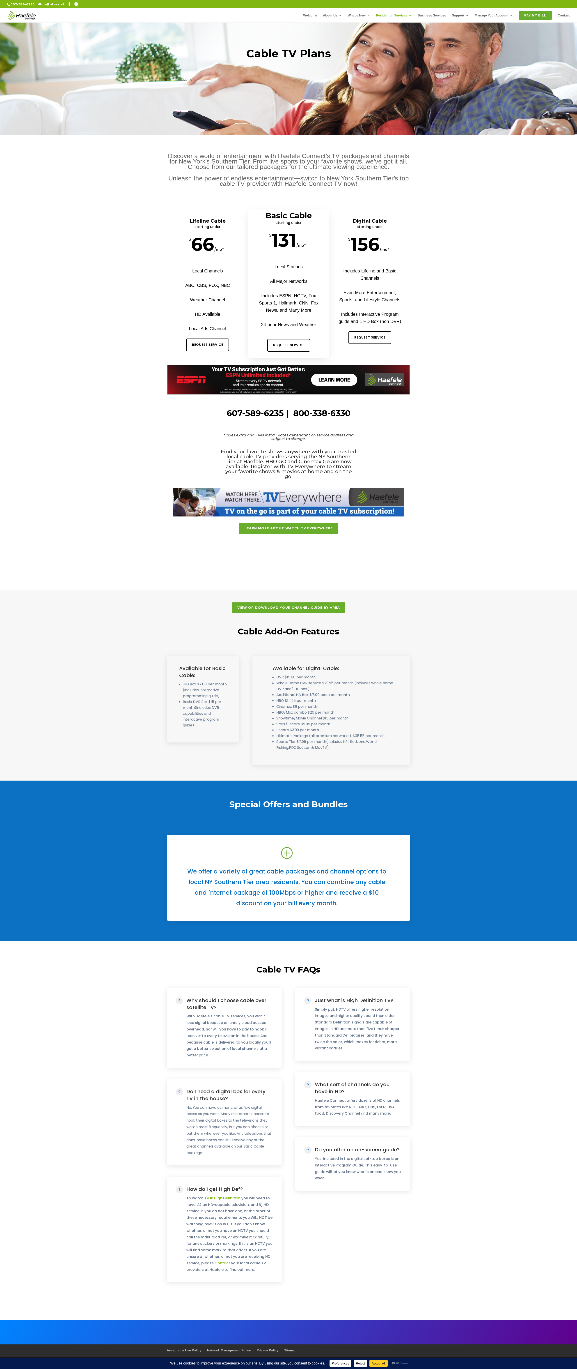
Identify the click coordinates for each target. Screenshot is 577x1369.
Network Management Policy (229, 1350)
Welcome (310, 15)
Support (458, 15)
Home (171, 80)
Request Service (207, 344)
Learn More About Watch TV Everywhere (289, 528)
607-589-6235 (22, 4)
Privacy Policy (267, 1350)
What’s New (357, 15)
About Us (330, 15)
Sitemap (290, 1350)
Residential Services (391, 15)
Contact (564, 15)
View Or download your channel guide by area (288, 608)
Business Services (432, 15)
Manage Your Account (491, 15)
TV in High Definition (222, 1198)
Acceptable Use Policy (184, 1350)
